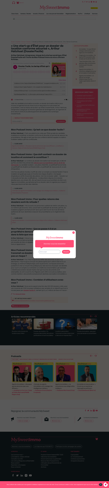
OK (101, 484)
